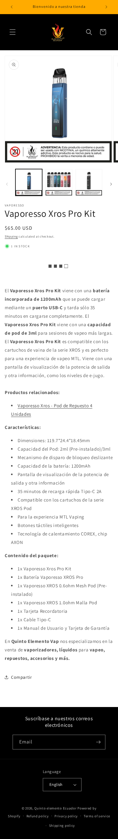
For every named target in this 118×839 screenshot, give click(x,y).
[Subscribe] (98, 742)
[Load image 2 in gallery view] (58, 182)
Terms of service (97, 816)
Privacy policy (66, 816)
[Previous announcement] (12, 7)
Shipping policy (62, 825)
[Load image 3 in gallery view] (89, 182)
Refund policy (37, 816)
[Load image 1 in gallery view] (28, 182)
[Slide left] (7, 184)
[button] (13, 32)
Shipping (11, 236)
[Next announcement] (106, 7)
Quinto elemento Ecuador (55, 808)
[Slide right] (111, 184)
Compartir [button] (21, 677)
